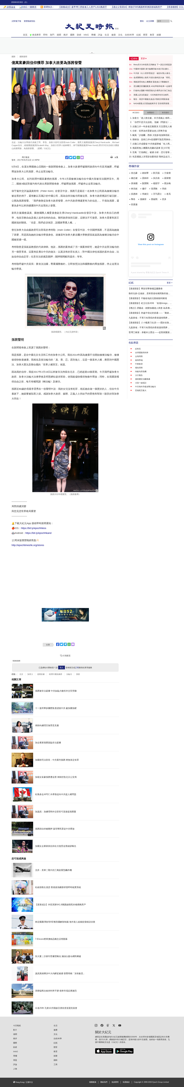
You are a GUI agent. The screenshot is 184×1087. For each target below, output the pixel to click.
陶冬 (133, 199)
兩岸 (65, 35)
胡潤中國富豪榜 (55, 674)
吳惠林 (134, 194)
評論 (100, 35)
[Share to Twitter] (70, 157)
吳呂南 (156, 178)
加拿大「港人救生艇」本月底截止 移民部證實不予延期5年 (152, 118)
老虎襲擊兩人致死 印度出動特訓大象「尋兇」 (152, 77)
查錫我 (154, 199)
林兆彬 (134, 188)
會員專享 (36, 35)
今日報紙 (17, 1025)
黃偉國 (134, 183)
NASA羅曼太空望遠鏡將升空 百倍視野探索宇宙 (152, 103)
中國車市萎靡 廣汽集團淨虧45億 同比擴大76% (151, 69)
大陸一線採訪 (140, 383)
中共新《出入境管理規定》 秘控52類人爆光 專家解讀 (151, 73)
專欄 (93, 35)
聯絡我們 (103, 1082)
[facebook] (102, 1025)
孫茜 (78, 674)
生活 (107, 35)
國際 (72, 35)
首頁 (25, 35)
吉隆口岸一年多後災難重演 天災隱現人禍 (152, 126)
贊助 (142, 21)
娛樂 (159, 35)
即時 (45, 35)
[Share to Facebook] (67, 157)
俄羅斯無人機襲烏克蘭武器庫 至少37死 (151, 148)
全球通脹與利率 (141, 352)
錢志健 (134, 178)
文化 (120, 35)
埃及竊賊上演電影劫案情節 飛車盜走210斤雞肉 (151, 156)
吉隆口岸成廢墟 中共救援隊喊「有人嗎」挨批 (152, 144)
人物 (15, 1069)
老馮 (168, 194)
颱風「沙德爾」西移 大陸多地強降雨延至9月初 (152, 135)
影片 (15, 1030)
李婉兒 (145, 194)
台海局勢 (139, 356)
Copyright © (139, 1082)
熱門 (52, 35)
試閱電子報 (16, 21)
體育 (145, 35)
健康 (113, 35)
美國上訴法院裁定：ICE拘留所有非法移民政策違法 (152, 95)
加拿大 (30, 674)
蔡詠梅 (167, 183)
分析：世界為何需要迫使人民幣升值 (149, 131)
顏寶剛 (145, 183)
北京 (21, 674)
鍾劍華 (145, 173)
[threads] (108, 1025)
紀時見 (138, 349)
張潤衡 (154, 188)
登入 (61, 667)
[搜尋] (171, 21)
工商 (55, 1064)
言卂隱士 (157, 194)
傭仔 (144, 188)
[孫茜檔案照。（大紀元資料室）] (65, 302)
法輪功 (69, 674)
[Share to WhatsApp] (78, 157)
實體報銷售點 (29, 21)
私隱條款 (126, 1082)
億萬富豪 (41, 674)
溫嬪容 (143, 199)
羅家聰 (167, 178)
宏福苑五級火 (140, 390)
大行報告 (139, 375)
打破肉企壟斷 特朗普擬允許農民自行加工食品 (152, 90)
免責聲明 (115, 1082)
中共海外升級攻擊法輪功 (145, 387)
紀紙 (138, 35)
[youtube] (120, 1025)
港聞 (59, 35)
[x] (114, 1025)
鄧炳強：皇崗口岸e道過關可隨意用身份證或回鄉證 (152, 139)
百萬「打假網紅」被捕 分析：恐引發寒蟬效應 (152, 152)
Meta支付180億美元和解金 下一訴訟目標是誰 (152, 64)
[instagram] (96, 1025)
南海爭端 (139, 360)
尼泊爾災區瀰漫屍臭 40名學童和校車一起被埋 (152, 86)
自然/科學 (129, 35)
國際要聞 (23, 57)
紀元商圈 (150, 21)
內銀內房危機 (140, 371)
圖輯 (55, 1060)
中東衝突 (139, 364)
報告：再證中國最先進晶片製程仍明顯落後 (151, 99)
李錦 (164, 188)
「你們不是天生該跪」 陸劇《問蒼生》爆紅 (152, 122)
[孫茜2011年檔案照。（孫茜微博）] (65, 447)
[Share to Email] (82, 157)
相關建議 (92, 1082)
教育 (152, 35)
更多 (164, 199)
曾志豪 (134, 173)
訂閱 (77, 667)
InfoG (86, 35)
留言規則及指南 (16, 660)
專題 (15, 1060)
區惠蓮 (134, 204)
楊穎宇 (156, 183)
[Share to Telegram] (74, 157)
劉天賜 (156, 173)
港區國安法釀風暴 (142, 379)
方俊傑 (167, 173)
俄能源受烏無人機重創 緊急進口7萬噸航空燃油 (152, 82)
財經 (79, 35)
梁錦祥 (145, 178)
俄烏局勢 (139, 368)
